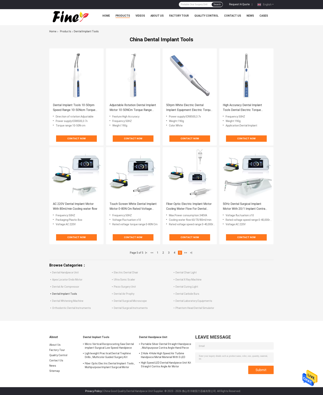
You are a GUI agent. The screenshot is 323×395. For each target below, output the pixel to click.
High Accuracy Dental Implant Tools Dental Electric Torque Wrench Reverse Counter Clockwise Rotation (246, 107)
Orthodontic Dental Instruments (71, 307)
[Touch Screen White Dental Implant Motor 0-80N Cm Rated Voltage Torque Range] (133, 174)
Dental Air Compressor (65, 286)
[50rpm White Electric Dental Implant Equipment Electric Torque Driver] (189, 75)
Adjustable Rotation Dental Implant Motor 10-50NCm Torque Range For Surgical (133, 107)
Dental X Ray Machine (189, 279)
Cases (263, 15)
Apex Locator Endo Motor (67, 279)
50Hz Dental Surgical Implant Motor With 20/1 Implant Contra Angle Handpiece (244, 206)
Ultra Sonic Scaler (124, 279)
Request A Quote (239, 4)
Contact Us (232, 15)
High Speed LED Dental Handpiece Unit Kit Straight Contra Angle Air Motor (166, 364)
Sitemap (54, 370)
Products (123, 15)
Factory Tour (179, 15)
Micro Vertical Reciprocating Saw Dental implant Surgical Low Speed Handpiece (109, 346)
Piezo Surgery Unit (125, 286)
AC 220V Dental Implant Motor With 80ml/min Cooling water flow (75, 206)
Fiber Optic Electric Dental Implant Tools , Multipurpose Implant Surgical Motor (110, 365)
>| (191, 252)
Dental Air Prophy (124, 293)
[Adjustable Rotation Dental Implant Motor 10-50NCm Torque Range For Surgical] (133, 75)
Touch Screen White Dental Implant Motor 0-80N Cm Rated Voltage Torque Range (133, 206)
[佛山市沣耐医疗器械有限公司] (70, 16)
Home (106, 15)
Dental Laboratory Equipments (194, 300)
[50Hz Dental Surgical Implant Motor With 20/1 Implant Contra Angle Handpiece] (246, 174)
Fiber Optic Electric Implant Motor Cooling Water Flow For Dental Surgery (189, 206)
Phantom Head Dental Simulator (195, 307)
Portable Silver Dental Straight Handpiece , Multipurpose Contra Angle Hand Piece (166, 346)
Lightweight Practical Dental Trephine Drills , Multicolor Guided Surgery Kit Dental (108, 356)
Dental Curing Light (187, 286)
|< (146, 252)
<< (151, 252)
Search (217, 4)
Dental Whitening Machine (67, 300)
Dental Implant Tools (64, 293)
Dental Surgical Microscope (130, 300)
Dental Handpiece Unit (65, 272)
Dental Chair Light (186, 272)
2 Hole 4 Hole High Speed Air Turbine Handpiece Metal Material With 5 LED (163, 355)
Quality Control (206, 15)
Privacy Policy (93, 391)
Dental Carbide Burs (187, 293)
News (250, 15)
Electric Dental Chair (126, 272)
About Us (157, 15)
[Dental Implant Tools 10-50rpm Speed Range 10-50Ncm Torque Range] (76, 75)
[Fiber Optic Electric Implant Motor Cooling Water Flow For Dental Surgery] (189, 174)
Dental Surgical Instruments (131, 307)
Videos (140, 15)
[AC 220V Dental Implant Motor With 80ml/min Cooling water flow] (76, 174)
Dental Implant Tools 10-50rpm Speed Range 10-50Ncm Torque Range (74, 107)
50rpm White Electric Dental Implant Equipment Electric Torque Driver (189, 107)
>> (185, 252)
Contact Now (76, 138)
